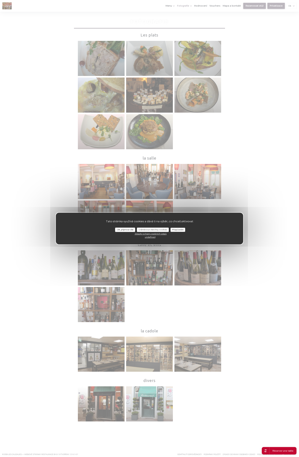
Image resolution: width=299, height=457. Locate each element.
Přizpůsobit (178, 229)
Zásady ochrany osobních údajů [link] (151, 234)
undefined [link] (150, 237)
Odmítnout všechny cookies (153, 229)
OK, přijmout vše (125, 229)
